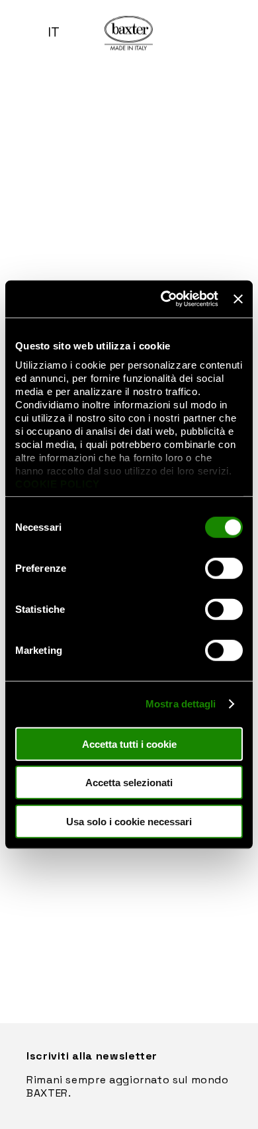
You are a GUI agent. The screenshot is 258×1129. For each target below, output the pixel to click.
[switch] (224, 567)
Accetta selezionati (129, 782)
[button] (19, 33)
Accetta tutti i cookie (129, 743)
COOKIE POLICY (57, 484)
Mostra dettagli (181, 703)
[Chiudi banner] (238, 299)
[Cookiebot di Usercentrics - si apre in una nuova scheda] (164, 299)
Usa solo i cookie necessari (129, 821)
